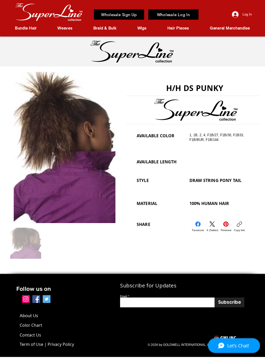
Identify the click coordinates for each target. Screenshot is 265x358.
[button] (26, 28)
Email (123, 296)
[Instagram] (26, 299)
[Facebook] (36, 299)
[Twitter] (46, 299)
